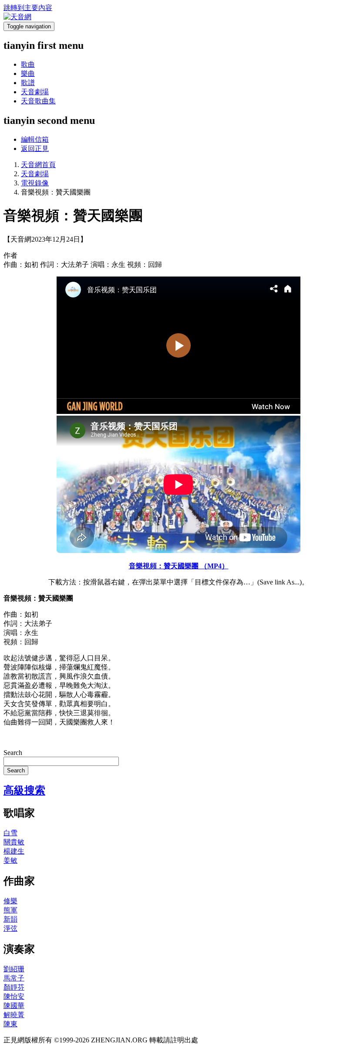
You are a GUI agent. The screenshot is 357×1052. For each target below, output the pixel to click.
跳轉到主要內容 (27, 7)
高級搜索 (24, 790)
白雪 (10, 833)
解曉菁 (13, 1014)
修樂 (10, 901)
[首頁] (17, 16)
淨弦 (10, 928)
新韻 (10, 919)
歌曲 (28, 64)
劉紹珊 (13, 969)
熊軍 (10, 910)
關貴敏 (13, 842)
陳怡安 (13, 996)
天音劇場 (35, 92)
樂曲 (28, 73)
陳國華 (13, 1005)
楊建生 (13, 851)
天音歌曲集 (38, 101)
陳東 (10, 1024)
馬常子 (13, 978)
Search (12, 752)
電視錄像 (35, 183)
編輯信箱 (35, 139)
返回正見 (35, 148)
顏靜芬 (13, 987)
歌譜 (28, 82)
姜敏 (10, 860)
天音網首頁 (38, 164)
